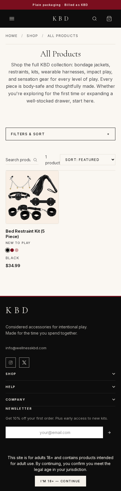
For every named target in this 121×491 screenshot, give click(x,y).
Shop (32, 36)
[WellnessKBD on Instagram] (11, 362)
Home (11, 36)
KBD (61, 18)
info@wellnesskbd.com (26, 348)
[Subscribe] (109, 432)
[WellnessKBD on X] (24, 362)
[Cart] (109, 18)
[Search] (94, 18)
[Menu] (12, 18)
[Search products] (35, 159)
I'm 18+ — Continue (60, 481)
